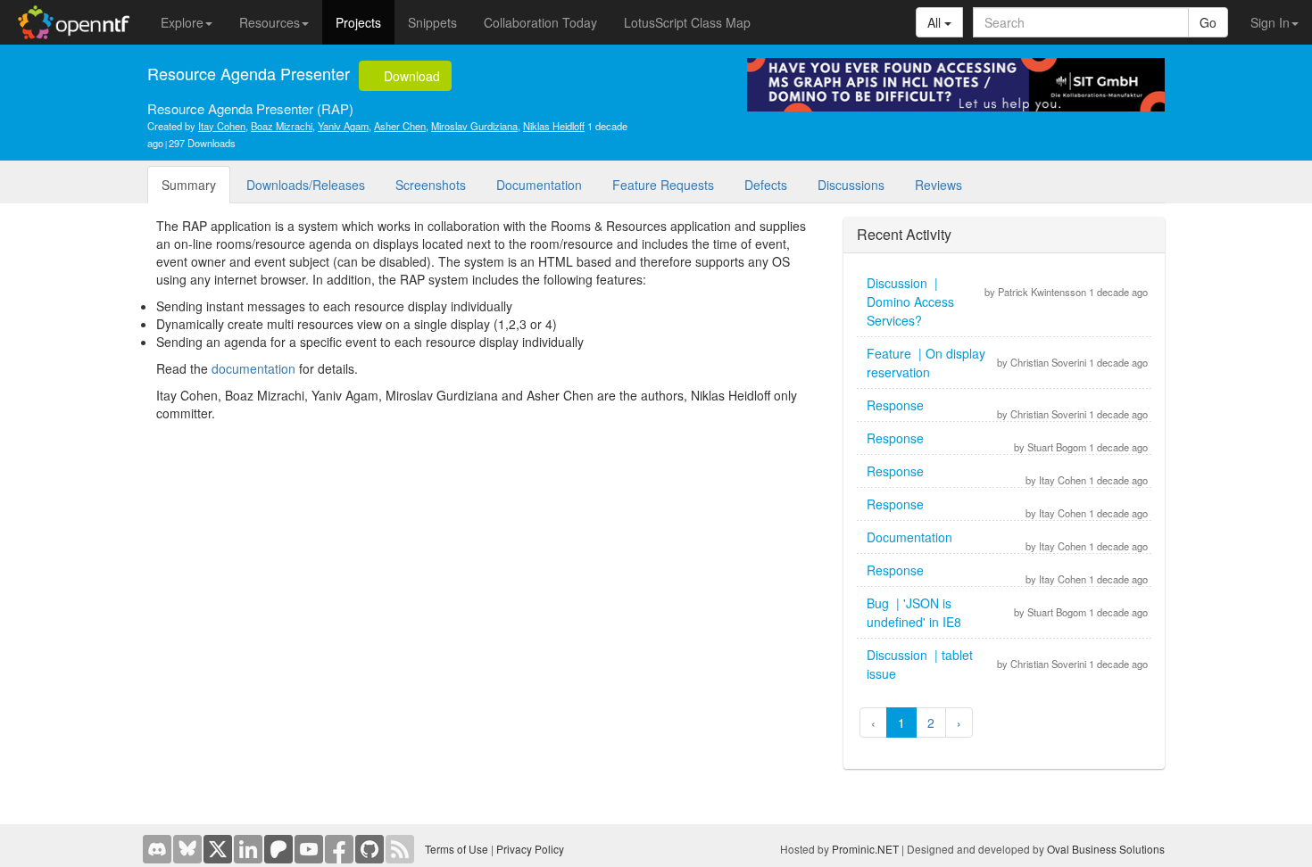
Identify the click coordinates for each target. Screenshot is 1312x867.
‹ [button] (873, 722)
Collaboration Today (540, 22)
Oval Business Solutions (1106, 848)
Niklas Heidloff (554, 126)
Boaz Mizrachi (281, 126)
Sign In (1270, 22)
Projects (358, 22)
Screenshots (430, 185)
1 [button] (901, 722)
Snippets (432, 22)
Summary (189, 185)
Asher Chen (400, 126)
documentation (253, 368)
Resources (269, 22)
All (935, 22)
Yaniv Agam (343, 126)
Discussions (851, 185)
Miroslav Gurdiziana (474, 126)
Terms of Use (456, 848)
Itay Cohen (221, 126)
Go (1208, 22)
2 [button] (930, 722)
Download (410, 76)
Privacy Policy (530, 848)
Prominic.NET (865, 848)
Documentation (539, 185)
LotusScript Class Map (687, 22)
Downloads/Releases (305, 185)
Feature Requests (663, 185)
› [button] (959, 722)
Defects (765, 185)
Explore (182, 22)
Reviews (938, 185)
